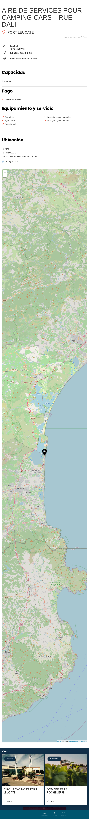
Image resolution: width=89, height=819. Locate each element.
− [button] (5, 175)
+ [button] (5, 172)
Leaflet (59, 741)
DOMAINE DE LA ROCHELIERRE (57, 790)
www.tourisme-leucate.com (23, 58)
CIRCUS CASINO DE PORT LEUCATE (20, 790)
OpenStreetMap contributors (78, 741)
